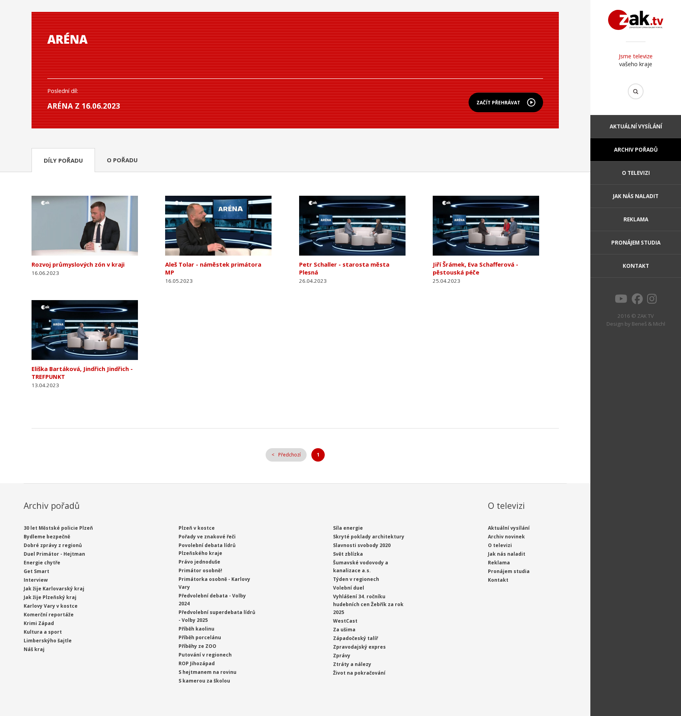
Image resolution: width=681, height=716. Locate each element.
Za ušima (344, 629)
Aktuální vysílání (636, 126)
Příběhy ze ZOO (197, 646)
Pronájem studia (636, 242)
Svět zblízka (348, 554)
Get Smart (36, 571)
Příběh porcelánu (200, 637)
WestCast (345, 621)
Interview (36, 580)
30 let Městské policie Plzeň (58, 528)
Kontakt (636, 265)
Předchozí (289, 454)
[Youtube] (621, 300)
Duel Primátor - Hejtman (54, 554)
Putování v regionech (205, 654)
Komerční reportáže (49, 614)
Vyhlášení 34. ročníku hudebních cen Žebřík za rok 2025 (368, 604)
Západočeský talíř (355, 638)
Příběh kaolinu (196, 628)
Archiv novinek (506, 536)
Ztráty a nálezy (352, 664)
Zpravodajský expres (359, 647)
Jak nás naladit (636, 196)
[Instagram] (652, 300)
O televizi (636, 172)
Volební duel (348, 587)
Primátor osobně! (200, 570)
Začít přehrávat (498, 102)
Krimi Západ (39, 623)
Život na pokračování (359, 673)
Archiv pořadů (636, 149)
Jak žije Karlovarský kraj (54, 588)
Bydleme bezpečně (47, 536)
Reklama (635, 219)
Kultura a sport (43, 632)
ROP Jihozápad (197, 663)
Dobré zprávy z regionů (53, 545)
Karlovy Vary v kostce (51, 606)
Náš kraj (34, 649)
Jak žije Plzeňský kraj (50, 597)
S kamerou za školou (204, 680)
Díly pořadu (63, 160)
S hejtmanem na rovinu (207, 672)
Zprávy (341, 655)
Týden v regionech (356, 579)
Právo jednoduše (199, 561)
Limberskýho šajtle (48, 640)
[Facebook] (637, 300)
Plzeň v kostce (197, 528)
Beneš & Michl (648, 323)
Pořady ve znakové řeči (207, 536)
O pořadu (122, 160)
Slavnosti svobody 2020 (362, 545)
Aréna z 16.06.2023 (83, 106)
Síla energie (348, 528)
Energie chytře (42, 562)
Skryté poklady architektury (368, 536)
